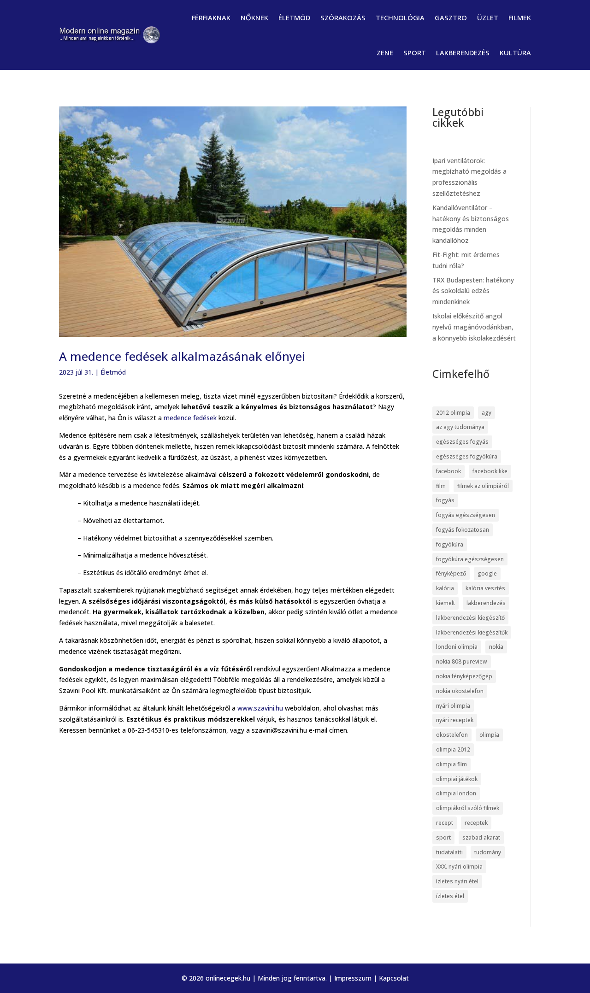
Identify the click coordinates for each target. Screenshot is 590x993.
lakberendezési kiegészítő (470, 618)
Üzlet (487, 17)
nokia (496, 647)
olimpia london (456, 793)
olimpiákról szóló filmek (467, 808)
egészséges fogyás (462, 442)
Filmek (519, 17)
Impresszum (353, 978)
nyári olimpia (453, 706)
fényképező (451, 573)
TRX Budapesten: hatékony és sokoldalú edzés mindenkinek (473, 291)
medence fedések (190, 417)
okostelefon (452, 735)
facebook (448, 471)
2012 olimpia (453, 413)
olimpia (489, 735)
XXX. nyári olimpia (459, 866)
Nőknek (254, 17)
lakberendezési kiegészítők (471, 632)
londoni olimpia (457, 647)
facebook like (489, 471)
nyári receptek (454, 720)
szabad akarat (481, 837)
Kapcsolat (394, 978)
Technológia (400, 17)
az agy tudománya (460, 427)
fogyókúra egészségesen (470, 559)
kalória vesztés (485, 588)
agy (486, 413)
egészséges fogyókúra (466, 456)
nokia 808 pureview (461, 661)
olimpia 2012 (453, 749)
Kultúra (515, 52)
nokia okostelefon (460, 691)
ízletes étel (450, 896)
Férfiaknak (211, 17)
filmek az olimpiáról (483, 486)
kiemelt (445, 603)
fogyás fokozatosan (462, 530)
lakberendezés (486, 603)
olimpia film (451, 764)
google (487, 573)
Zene (385, 52)
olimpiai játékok (457, 779)
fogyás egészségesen (465, 515)
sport (443, 837)
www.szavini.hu (260, 708)
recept (444, 823)
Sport (414, 52)
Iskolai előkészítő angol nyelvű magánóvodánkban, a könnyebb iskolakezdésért (474, 326)
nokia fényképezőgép (464, 676)
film (441, 486)
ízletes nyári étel (457, 881)
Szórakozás (343, 17)
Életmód (294, 17)
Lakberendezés (463, 52)
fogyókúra (449, 544)
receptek (476, 823)
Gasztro (451, 17)
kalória (445, 588)
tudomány (487, 852)
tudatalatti (449, 852)
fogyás (445, 500)
